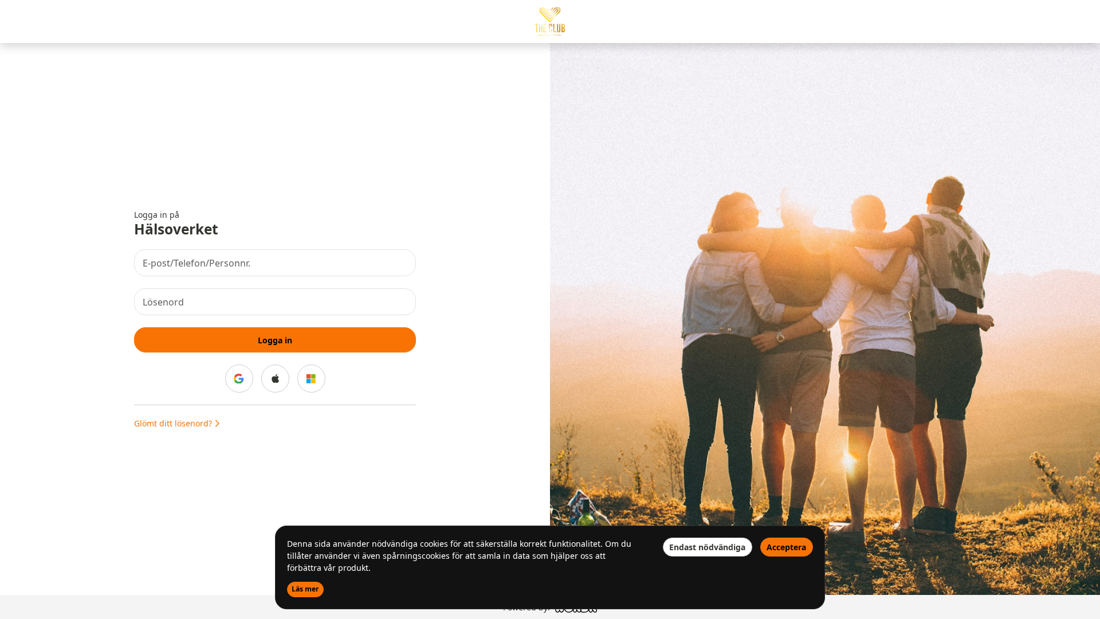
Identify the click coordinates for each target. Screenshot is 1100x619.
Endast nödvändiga (707, 547)
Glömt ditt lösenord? (174, 423)
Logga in (275, 340)
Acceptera (786, 547)
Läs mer (305, 589)
